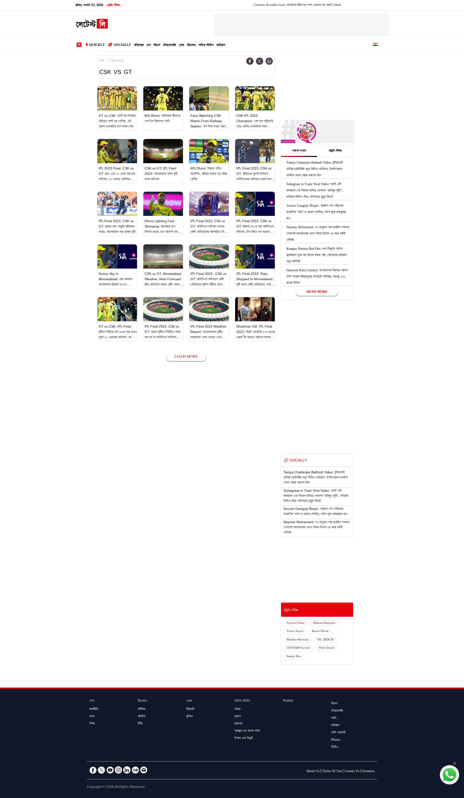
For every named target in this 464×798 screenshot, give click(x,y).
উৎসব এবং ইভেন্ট (243, 738)
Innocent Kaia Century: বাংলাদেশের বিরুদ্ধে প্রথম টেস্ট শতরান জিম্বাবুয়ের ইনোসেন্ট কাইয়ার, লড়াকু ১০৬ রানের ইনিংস (317, 277)
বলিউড (141, 709)
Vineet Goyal (295, 632)
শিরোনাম (288, 701)
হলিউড (141, 716)
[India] (375, 45)
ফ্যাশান (238, 724)
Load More (186, 357)
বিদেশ (157, 45)
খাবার (237, 709)
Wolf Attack (326, 648)
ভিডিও (334, 747)
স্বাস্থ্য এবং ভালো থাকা (247, 731)
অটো (333, 718)
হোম (101, 61)
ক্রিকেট (190, 709)
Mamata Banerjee (324, 623)
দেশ (148, 45)
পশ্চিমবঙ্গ (139, 45)
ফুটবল (189, 716)
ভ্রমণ (237, 716)
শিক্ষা (92, 724)
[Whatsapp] (269, 61)
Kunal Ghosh (320, 632)
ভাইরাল (221, 45)
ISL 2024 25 (325, 640)
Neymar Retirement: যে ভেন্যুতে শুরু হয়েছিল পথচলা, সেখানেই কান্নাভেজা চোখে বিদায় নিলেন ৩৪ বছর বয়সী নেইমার (318, 234)
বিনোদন (191, 45)
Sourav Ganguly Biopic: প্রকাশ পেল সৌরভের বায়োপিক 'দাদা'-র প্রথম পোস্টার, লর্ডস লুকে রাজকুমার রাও (316, 212)
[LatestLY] (91, 25)
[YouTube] (110, 770)
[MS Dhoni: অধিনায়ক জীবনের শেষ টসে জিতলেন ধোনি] (163, 98)
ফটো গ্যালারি (338, 733)
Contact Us (351, 771)
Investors (368, 771)
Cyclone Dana (296, 623)
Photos (335, 740)
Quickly (97, 45)
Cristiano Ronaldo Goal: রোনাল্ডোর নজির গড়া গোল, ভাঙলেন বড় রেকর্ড (275, 5)
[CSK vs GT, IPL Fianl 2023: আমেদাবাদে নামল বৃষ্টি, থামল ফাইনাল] (163, 151)
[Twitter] (259, 61)
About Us (312, 771)
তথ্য (91, 716)
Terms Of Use (331, 771)
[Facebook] (250, 61)
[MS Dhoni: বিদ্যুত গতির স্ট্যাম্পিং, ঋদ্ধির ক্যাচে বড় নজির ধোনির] (209, 151)
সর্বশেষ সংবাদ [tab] (299, 151)
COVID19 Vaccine (298, 648)
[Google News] (135, 770)
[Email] (143, 770)
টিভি (140, 724)
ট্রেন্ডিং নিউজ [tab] (335, 151)
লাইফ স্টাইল (206, 45)
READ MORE (317, 292)
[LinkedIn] (126, 770)
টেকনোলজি (169, 45)
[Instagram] (118, 770)
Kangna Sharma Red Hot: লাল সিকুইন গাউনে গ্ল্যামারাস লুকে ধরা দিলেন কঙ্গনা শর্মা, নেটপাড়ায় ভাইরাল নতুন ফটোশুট (316, 255)
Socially (122, 45)
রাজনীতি (93, 709)
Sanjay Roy (294, 657)
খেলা (181, 45)
